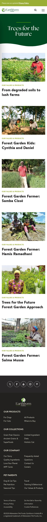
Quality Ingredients (12, 459)
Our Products (12, 411)
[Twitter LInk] (10, 384)
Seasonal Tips (9, 488)
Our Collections (13, 429)
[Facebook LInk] (17, 384)
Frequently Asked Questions (31, 458)
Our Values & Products (33, 488)
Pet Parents (10, 475)
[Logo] (10, 10)
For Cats (7, 421)
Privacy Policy (24, 3)
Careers (27, 467)
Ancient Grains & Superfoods (11, 440)
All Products (29, 417)
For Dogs (7, 417)
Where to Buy (30, 421)
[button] (35, 10)
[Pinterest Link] (37, 384)
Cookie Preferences (31, 507)
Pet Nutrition (9, 484)
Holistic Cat (29, 442)
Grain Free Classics (12, 435)
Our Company (12, 450)
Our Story (8, 456)
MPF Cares (8, 467)
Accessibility (8, 507)
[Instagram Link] (30, 384)
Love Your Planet (10, 463)
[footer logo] (23, 401)
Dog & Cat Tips (10, 481)
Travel (26, 481)
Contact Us (29, 463)
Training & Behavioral (33, 484)
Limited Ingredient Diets (32, 437)
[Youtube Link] (23, 384)
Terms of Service (9, 500)
